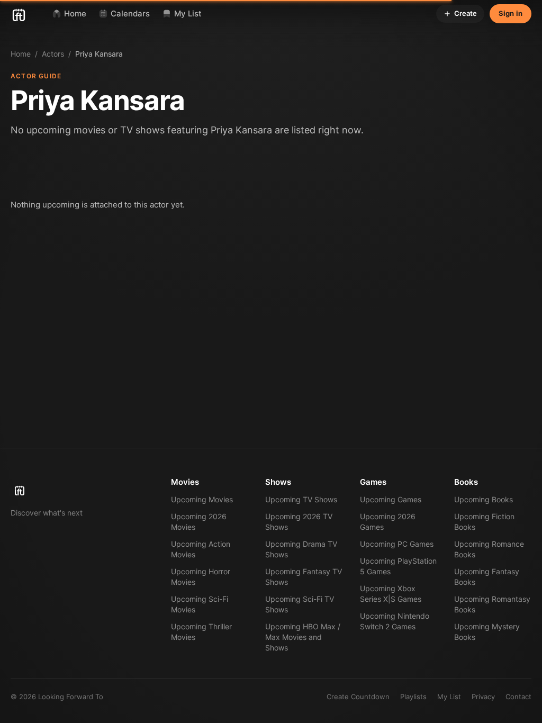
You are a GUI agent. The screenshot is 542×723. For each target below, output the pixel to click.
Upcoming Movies (202, 499)
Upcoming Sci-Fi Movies (199, 604)
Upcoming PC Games (396, 543)
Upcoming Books (483, 499)
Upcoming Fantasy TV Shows (303, 576)
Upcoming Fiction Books (484, 521)
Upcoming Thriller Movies (201, 631)
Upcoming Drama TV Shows (301, 549)
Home (21, 53)
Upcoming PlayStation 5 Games (398, 566)
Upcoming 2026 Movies (199, 521)
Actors (53, 53)
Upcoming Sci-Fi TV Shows (299, 604)
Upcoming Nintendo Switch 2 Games (394, 621)
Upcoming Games (390, 499)
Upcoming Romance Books (489, 549)
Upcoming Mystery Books (487, 631)
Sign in (510, 13)
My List (449, 696)
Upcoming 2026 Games (387, 521)
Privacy (483, 696)
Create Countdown (358, 696)
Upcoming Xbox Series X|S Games (390, 593)
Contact (518, 696)
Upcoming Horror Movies (200, 576)
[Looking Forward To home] (78, 487)
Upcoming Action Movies (200, 549)
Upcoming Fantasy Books (486, 576)
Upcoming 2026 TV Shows (298, 521)
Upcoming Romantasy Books (492, 604)
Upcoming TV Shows (301, 499)
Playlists (413, 696)
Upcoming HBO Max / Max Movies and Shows (302, 637)
